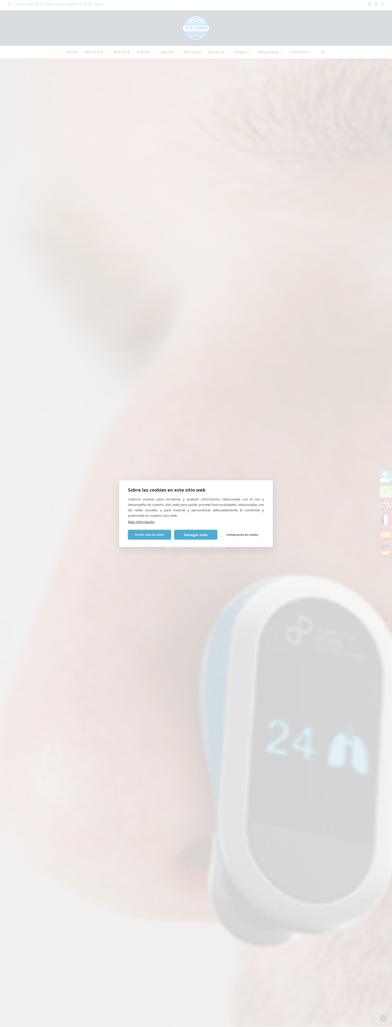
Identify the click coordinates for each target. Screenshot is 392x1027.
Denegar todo (196, 534)
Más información (141, 521)
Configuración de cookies (242, 534)
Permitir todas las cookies (149, 534)
